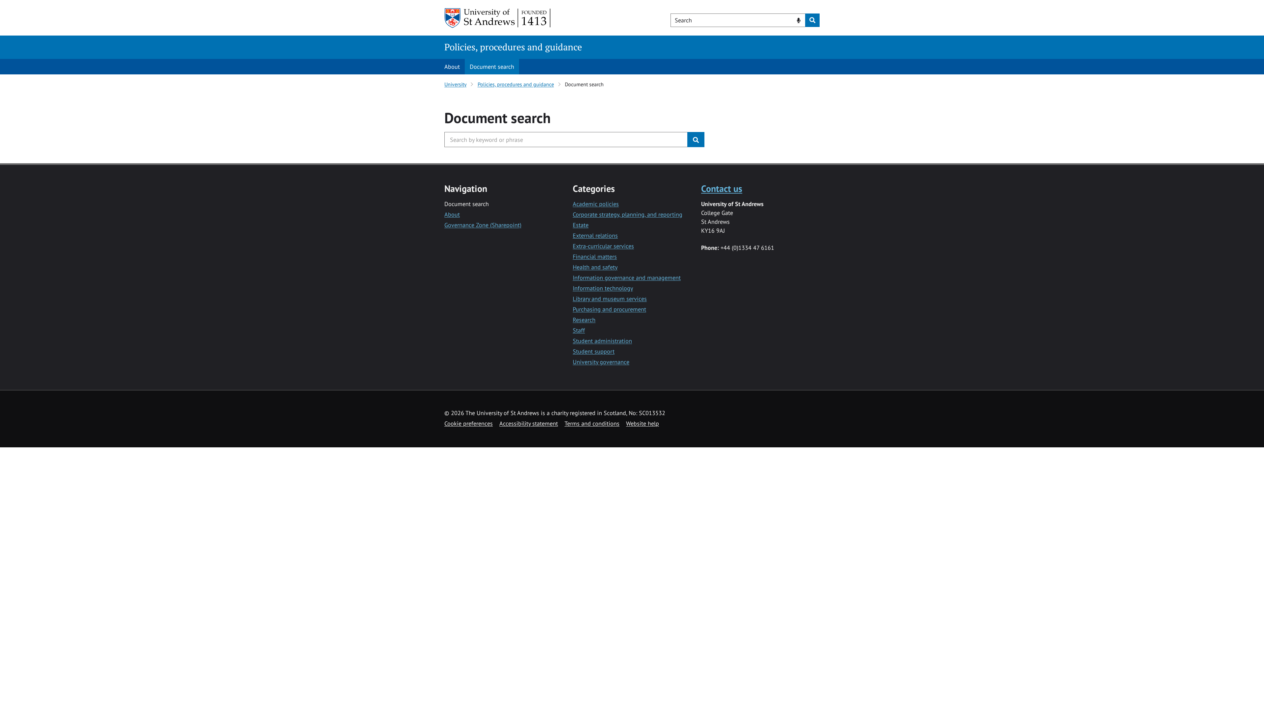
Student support (594, 351)
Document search (492, 66)
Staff (579, 330)
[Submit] (695, 139)
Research (584, 320)
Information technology (603, 288)
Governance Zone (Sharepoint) (482, 225)
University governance (601, 362)
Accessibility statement (528, 423)
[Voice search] (798, 19)
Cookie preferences (468, 423)
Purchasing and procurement (609, 309)
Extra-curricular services (603, 246)
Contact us (721, 188)
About (452, 66)
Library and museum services (610, 299)
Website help (642, 423)
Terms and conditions (592, 423)
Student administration (602, 341)
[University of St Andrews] (497, 18)
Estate (581, 225)
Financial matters (595, 256)
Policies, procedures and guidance (513, 47)
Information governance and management (627, 277)
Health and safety (595, 267)
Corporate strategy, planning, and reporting (627, 214)
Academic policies (596, 204)
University (455, 84)
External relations (595, 235)
